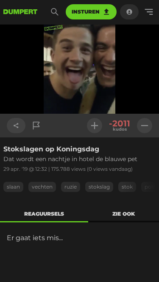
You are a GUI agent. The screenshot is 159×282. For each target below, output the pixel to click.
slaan (13, 186)
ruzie (70, 186)
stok (127, 186)
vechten (42, 186)
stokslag (99, 186)
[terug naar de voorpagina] (20, 11)
